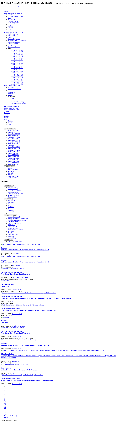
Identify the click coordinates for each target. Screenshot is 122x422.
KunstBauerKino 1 (17, 289)
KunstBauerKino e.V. (13, 7)
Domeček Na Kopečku (18, 326)
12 (5, 404)
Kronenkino (15, 253)
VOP (5, 414)
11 (5, 403)
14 (5, 408)
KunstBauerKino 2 (17, 349)
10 (5, 401)
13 (5, 406)
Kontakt (6, 417)
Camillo (14, 373)
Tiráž (5, 412)
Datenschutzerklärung (10, 416)
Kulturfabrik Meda (17, 265)
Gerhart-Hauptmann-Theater (20, 277)
